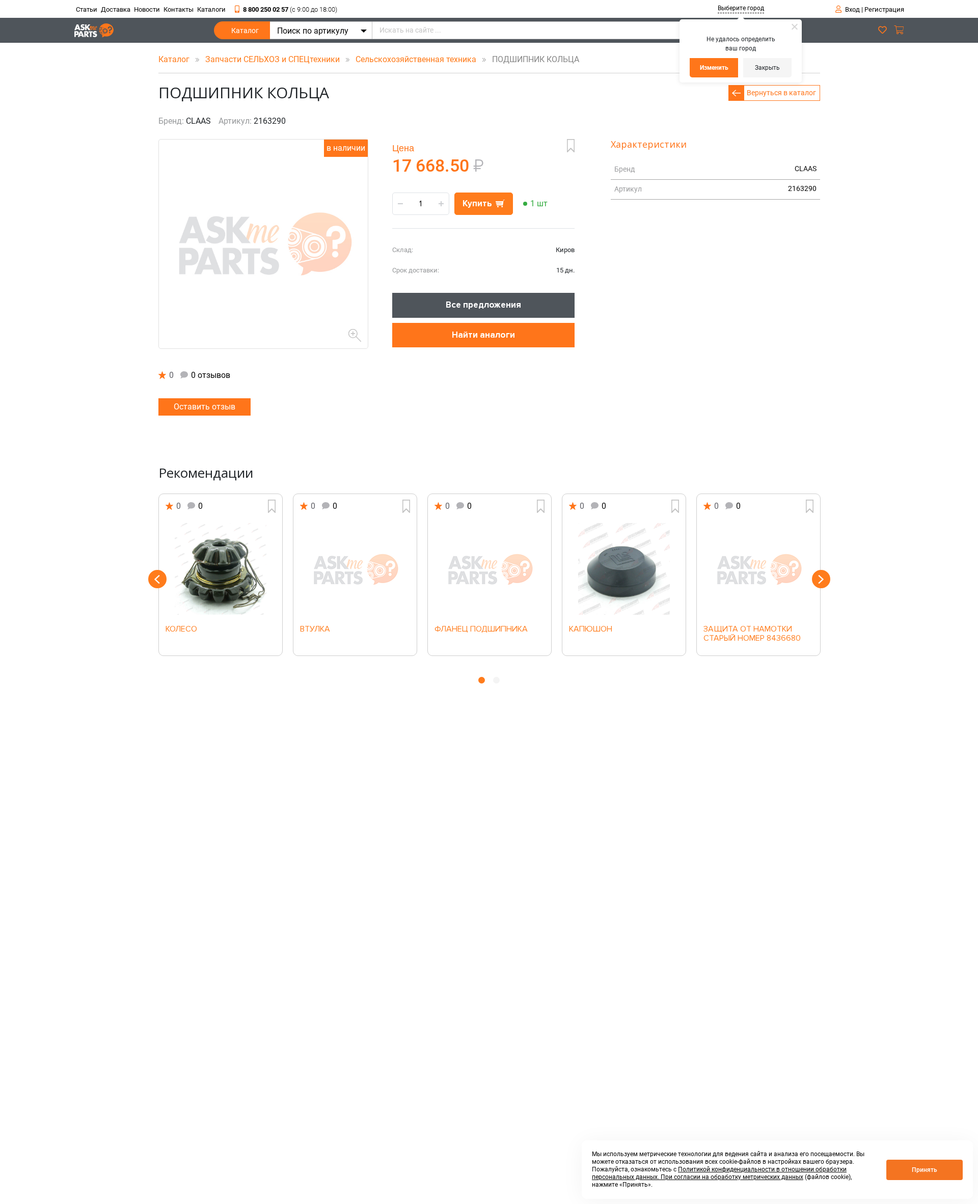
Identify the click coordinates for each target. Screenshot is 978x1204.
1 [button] (481, 680)
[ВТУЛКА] (355, 569)
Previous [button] (157, 579)
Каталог (245, 30)
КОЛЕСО (181, 629)
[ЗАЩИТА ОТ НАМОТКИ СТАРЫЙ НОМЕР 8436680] (758, 569)
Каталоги (211, 9)
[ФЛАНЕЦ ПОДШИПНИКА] (489, 569)
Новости (147, 9)
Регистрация (884, 9)
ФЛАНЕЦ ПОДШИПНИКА (481, 629)
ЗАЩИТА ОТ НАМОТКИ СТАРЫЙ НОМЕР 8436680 (752, 634)
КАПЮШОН (590, 629)
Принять (924, 1169)
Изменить (714, 67)
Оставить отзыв (204, 407)
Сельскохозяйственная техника (417, 59)
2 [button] (496, 680)
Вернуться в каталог (781, 93)
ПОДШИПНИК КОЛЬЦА (532, 59)
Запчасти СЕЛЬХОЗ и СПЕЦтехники (273, 59)
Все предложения (483, 304)
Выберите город (741, 8)
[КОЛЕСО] (221, 569)
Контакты (179, 9)
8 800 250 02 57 (290, 9)
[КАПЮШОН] (624, 569)
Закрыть (767, 67)
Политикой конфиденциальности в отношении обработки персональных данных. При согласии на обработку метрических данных (719, 1173)
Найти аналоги (483, 335)
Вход (852, 9)
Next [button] (821, 579)
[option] (220, 575)
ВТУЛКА (315, 629)
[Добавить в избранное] (571, 145)
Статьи (86, 9)
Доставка (115, 9)
